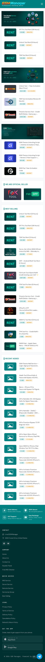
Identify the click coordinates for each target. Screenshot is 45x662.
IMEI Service (6, 581)
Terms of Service (8, 611)
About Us (5, 558)
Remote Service (7, 588)
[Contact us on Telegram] (39, 656)
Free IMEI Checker (8, 570)
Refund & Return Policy (10, 622)
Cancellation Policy (8, 618)
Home (4, 554)
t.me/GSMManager (11, 534)
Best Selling (6, 596)
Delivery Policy (7, 615)
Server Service (7, 584)
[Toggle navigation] (41, 4)
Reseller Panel (7, 566)
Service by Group (8, 592)
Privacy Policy (7, 607)
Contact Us (6, 562)
